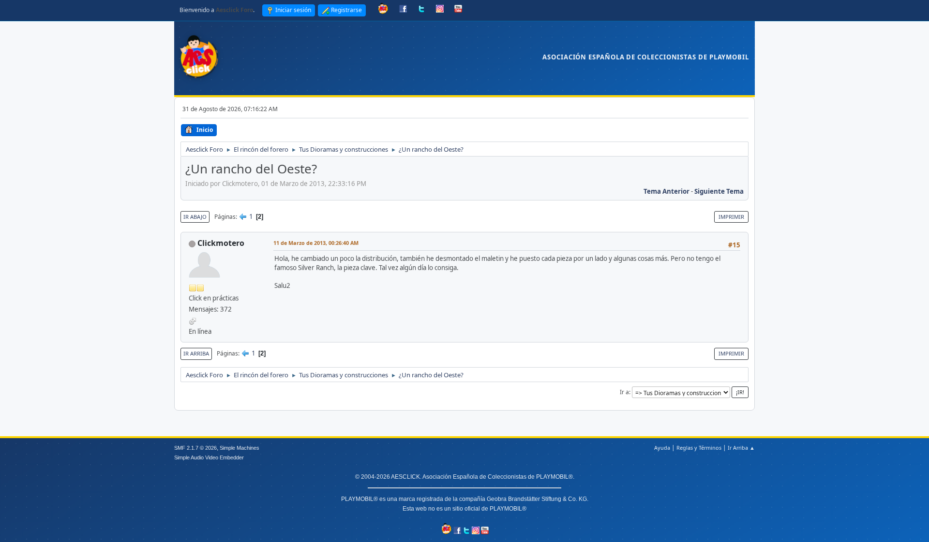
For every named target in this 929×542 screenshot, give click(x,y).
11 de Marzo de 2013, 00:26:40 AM (316, 242)
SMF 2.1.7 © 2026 (195, 448)
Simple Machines (239, 448)
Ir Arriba (196, 353)
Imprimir (731, 216)
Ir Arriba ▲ (741, 447)
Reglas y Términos (698, 447)
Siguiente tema (719, 191)
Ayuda (662, 447)
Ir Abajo (195, 216)
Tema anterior (666, 191)
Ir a (624, 392)
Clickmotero (220, 243)
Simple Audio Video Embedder (209, 457)
